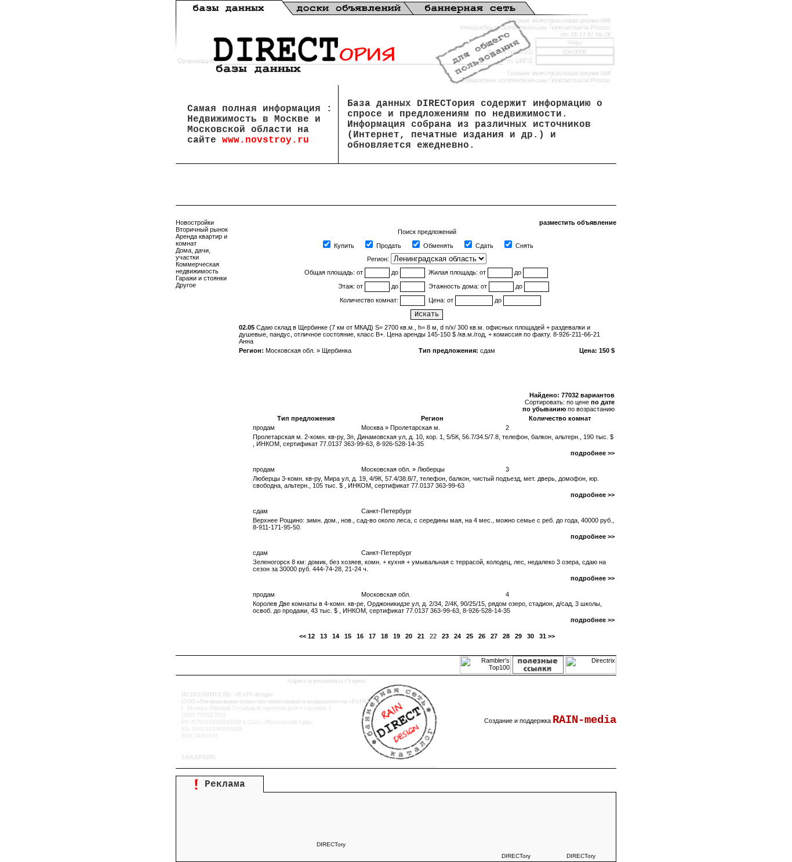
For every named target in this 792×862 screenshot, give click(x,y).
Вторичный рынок (202, 229)
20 (408, 636)
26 (481, 636)
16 (360, 636)
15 (347, 636)
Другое (186, 285)
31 (542, 636)
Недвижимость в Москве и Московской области (254, 124)
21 (420, 636)
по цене (577, 402)
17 (372, 636)
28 (506, 636)
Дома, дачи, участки (193, 254)
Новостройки (195, 222)
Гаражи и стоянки (201, 278)
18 (384, 636)
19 (396, 636)
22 (433, 636)
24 (457, 636)
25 (469, 636)
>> (551, 636)
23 (445, 636)
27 (494, 636)
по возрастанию (591, 409)
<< (302, 636)
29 (518, 636)
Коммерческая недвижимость (197, 268)
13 (323, 636)
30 (530, 636)
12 (311, 636)
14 (335, 636)
